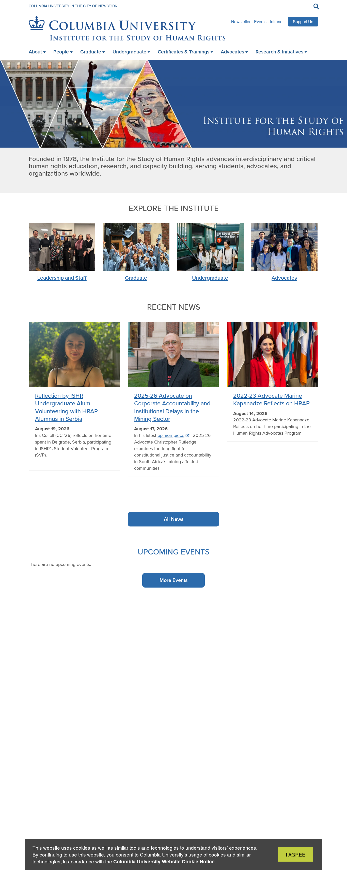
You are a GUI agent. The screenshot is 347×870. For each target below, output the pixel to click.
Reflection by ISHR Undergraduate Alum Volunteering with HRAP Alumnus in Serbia (66, 407)
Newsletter (240, 21)
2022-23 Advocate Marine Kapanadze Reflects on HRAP (271, 399)
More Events (173, 580)
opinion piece (170, 435)
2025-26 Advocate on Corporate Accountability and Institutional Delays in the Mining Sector (172, 407)
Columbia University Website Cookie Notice (164, 861)
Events (260, 21)
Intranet (276, 21)
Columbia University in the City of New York (73, 5)
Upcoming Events (174, 551)
